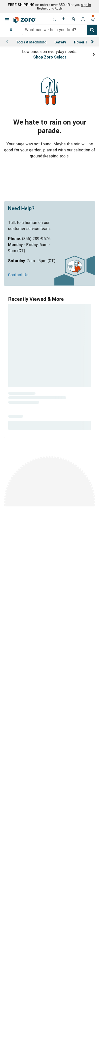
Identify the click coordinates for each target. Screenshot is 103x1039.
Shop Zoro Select (49, 57)
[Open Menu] (7, 20)
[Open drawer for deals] (54, 20)
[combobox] (59, 30)
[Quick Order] (64, 20)
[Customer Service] (73, 20)
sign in (86, 5)
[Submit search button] (92, 30)
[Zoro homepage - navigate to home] (25, 20)
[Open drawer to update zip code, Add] (11, 30)
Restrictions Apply (49, 8)
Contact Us (18, 274)
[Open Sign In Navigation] (83, 20)
